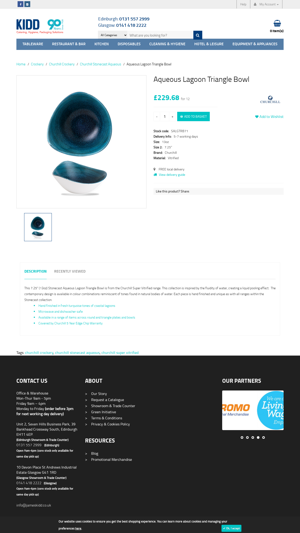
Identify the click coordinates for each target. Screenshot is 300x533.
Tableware (32, 44)
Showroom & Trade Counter (110, 405)
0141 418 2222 (28, 482)
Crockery (37, 64)
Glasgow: (122, 25)
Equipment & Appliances (255, 44)
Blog (91, 453)
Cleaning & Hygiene (167, 44)
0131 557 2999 (28, 444)
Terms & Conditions (103, 417)
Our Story (96, 393)
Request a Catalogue (104, 399)
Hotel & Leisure (209, 44)
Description (35, 271)
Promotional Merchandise (108, 459)
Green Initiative (100, 411)
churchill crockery (39, 352)
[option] (81, 144)
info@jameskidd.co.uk (33, 505)
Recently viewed (70, 271)
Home (21, 64)
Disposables (129, 44)
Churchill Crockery (62, 64)
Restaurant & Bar (69, 44)
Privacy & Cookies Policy (107, 424)
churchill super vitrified (120, 352)
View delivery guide (171, 174)
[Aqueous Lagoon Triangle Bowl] (81, 141)
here (78, 528)
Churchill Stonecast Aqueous (100, 64)
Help (243, 4)
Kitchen (101, 44)
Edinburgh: (124, 18)
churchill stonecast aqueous (77, 352)
